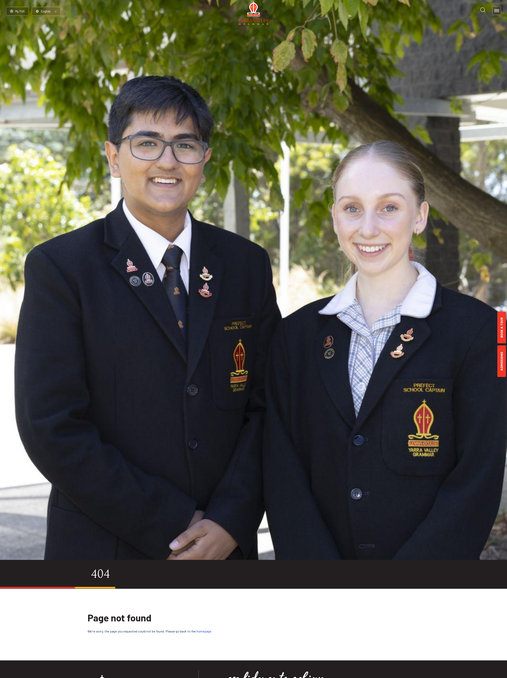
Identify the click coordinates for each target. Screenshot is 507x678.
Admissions (501, 361)
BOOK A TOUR (501, 327)
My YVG (20, 11)
